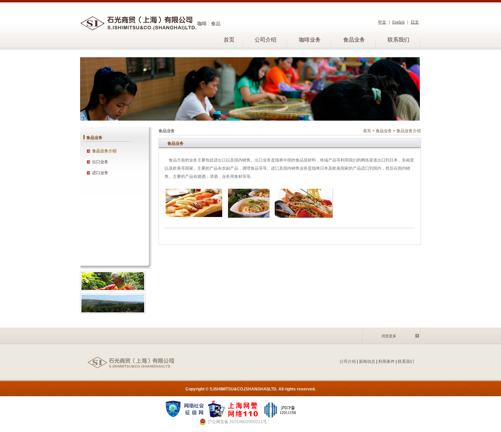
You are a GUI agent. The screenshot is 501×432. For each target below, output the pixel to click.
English (398, 22)
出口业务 (100, 161)
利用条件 (386, 361)
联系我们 (398, 40)
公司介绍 (265, 40)
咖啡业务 (310, 40)
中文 (382, 22)
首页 (229, 40)
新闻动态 (367, 361)
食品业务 (354, 40)
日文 (415, 22)
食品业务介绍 (104, 151)
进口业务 (100, 172)
